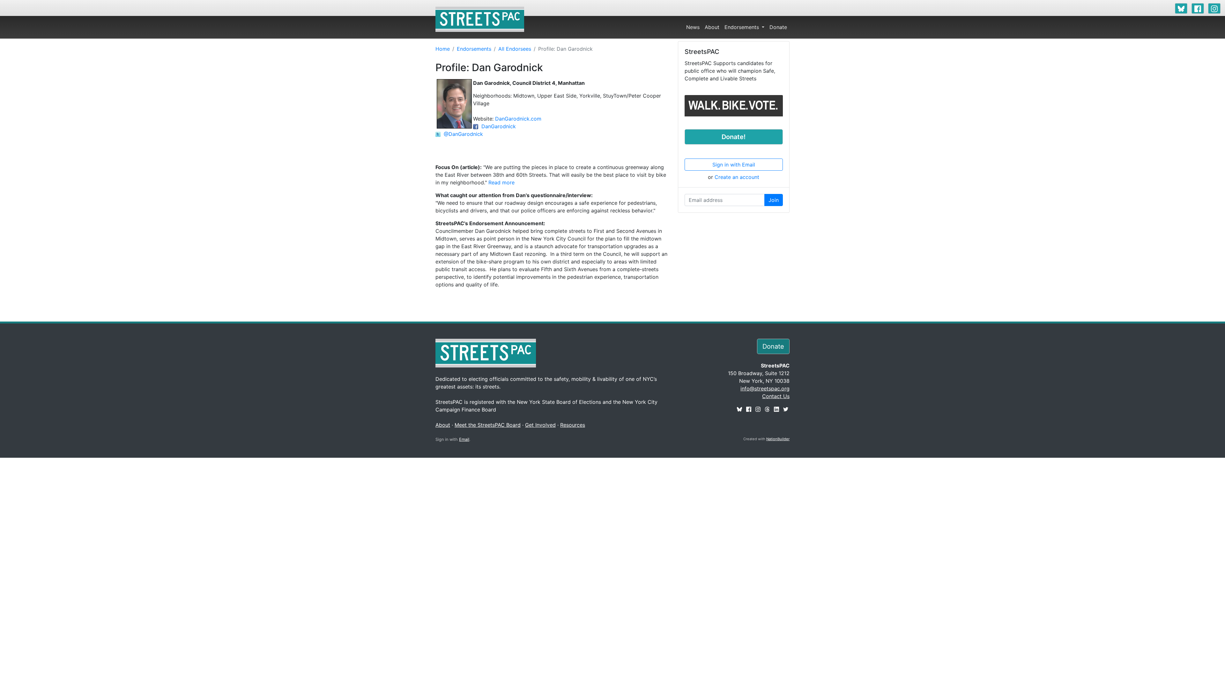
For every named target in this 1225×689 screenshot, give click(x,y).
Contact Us (776, 396)
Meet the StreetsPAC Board (488, 425)
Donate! (734, 137)
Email (464, 439)
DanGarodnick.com (518, 118)
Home (442, 49)
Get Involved (540, 425)
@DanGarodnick (462, 134)
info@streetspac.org (765, 388)
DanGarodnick (497, 126)
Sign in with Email (733, 164)
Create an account (737, 177)
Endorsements (742, 27)
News (693, 27)
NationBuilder (778, 439)
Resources (572, 425)
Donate (778, 27)
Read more (501, 182)
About (712, 27)
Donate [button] (773, 346)
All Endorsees (514, 49)
